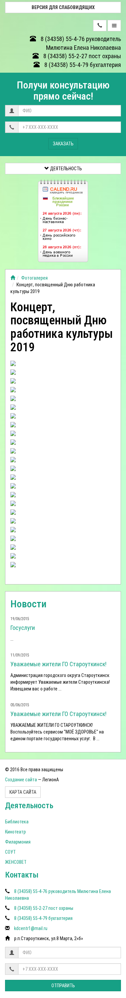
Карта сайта (22, 792)
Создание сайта (21, 779)
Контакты (22, 875)
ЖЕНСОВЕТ (16, 862)
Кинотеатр (15, 831)
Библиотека (17, 821)
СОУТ (10, 852)
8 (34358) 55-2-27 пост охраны (81, 56)
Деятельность (65, 168)
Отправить (63, 985)
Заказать (63, 143)
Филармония (18, 842)
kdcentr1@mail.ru (30, 928)
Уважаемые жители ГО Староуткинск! (58, 664)
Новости (28, 604)
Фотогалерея (34, 278)
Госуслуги (22, 627)
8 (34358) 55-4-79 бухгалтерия (82, 64)
